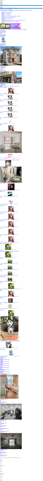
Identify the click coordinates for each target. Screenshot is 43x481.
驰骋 (15, 296)
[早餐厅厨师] (0, 100)
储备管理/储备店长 (2, 205)
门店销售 (1, 228)
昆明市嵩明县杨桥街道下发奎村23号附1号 (3, 45)
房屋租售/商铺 (2, 296)
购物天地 (10, 29)
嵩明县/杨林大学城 (6, 302)
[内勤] (0, 235)
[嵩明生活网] (0, 1)
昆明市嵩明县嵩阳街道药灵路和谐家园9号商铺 (3, 36)
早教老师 (1, 270)
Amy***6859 (13, 263)
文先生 (12, 249)
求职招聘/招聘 (2, 99)
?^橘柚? (14, 302)
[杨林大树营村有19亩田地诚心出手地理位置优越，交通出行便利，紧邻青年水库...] (0, 159)
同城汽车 (16, 8)
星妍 (15, 204)
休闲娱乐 (6, 29)
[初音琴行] (11, 83)
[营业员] (0, 303)
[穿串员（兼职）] (0, 309)
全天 (5, 66)
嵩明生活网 (5, 457)
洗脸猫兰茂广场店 (2, 69)
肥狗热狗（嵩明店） (2, 34)
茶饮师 (1, 197)
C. (12, 123)
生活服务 (13, 29)
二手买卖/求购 (2, 93)
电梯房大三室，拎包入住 (3, 153)
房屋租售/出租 (2, 281)
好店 (4, 8)
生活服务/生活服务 (2, 257)
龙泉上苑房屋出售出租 (3, 276)
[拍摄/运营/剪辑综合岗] (0, 348)
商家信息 (7, 8)
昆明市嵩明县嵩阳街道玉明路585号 (3, 32)
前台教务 (1, 258)
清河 (15, 219)
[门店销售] (0, 227)
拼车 (5, 8)
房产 (3, 8)
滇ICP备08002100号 (9, 457)
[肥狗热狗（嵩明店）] (0, 33)
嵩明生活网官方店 (2, 43)
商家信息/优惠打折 (2, 249)
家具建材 (24, 29)
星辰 (12, 281)
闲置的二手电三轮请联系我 (3, 87)
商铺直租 (1, 290)
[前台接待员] (0, 106)
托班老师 (1, 264)
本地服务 (10, 8)
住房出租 (1, 282)
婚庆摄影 (20, 29)
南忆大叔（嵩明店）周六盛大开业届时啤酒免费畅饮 (6, 243)
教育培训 (22, 29)
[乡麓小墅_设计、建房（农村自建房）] (11, 65)
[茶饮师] (0, 196)
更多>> (26, 29)
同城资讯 (14, 8)
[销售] (0, 118)
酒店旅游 (8, 29)
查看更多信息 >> (2, 356)
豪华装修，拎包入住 (2, 191)
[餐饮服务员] (0, 94)
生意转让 (12, 8)
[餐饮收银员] (0, 112)
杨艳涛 (13, 308)
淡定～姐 (13, 99)
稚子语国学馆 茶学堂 (2, 30)
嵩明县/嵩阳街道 (6, 93)
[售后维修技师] (0, 212)
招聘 (2, 8)
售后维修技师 (1, 213)
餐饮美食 (4, 29)
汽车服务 (15, 29)
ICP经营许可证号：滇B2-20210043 (16, 457)
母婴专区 (17, 29)
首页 (0, 8)
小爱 (15, 93)
